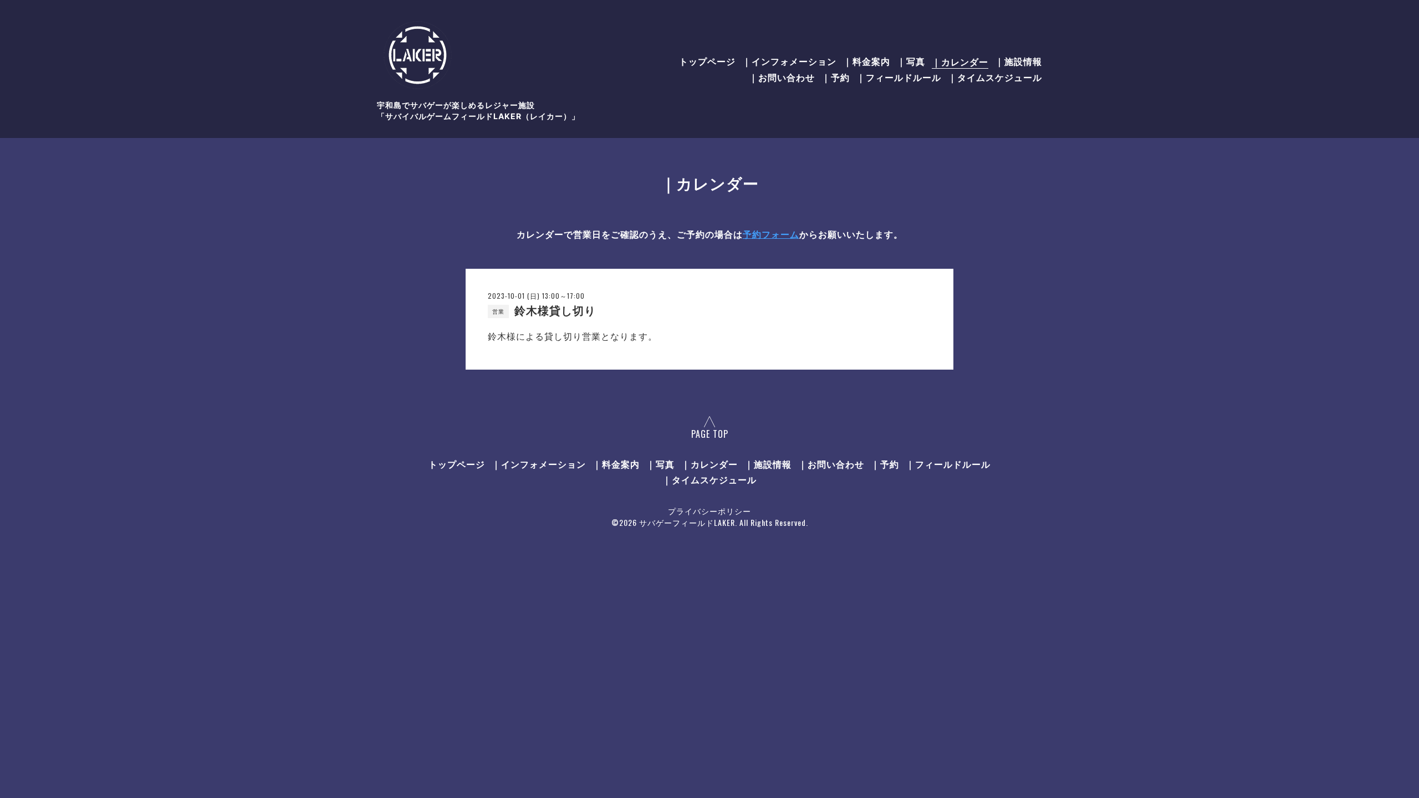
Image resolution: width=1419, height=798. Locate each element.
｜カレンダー (960, 61)
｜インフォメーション (789, 61)
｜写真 (911, 61)
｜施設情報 (1018, 61)
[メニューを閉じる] (709, 399)
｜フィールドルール (898, 77)
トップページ (707, 61)
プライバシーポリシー (709, 510)
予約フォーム (771, 234)
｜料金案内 (866, 61)
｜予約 (835, 77)
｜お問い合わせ (782, 77)
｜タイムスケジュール (995, 77)
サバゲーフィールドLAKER (687, 522)
